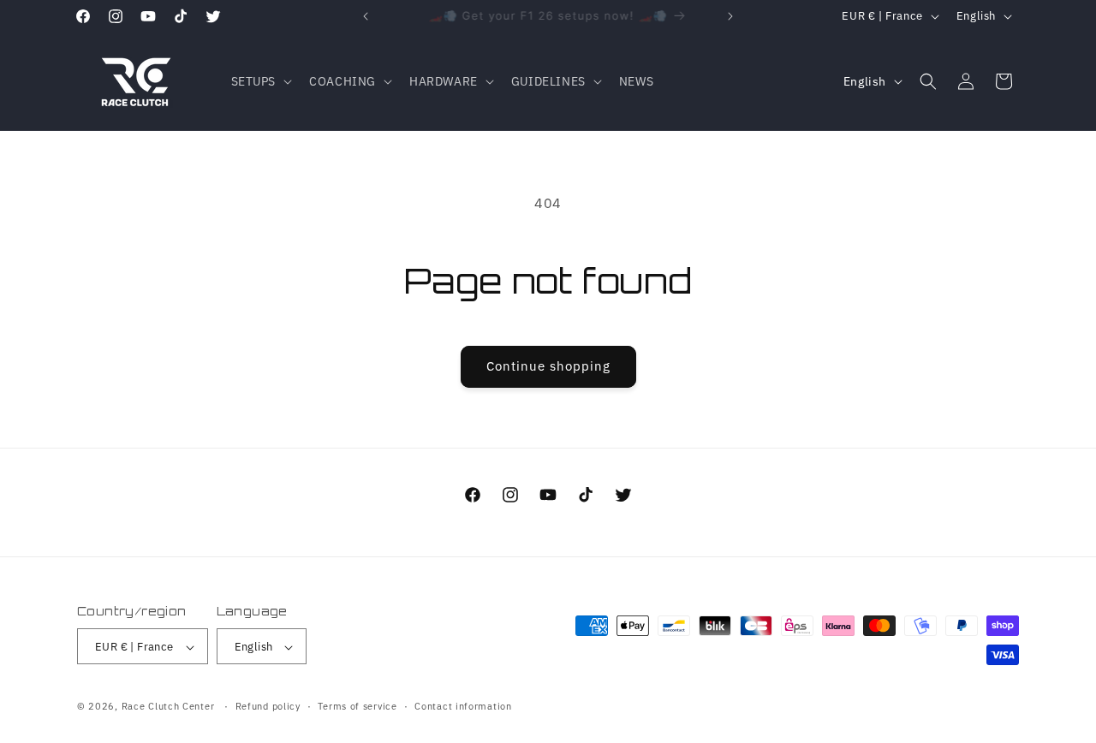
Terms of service (357, 706)
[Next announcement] (730, 16)
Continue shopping (548, 366)
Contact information (462, 706)
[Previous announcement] (365, 16)
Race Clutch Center (168, 707)
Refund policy (268, 706)
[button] (260, 81)
